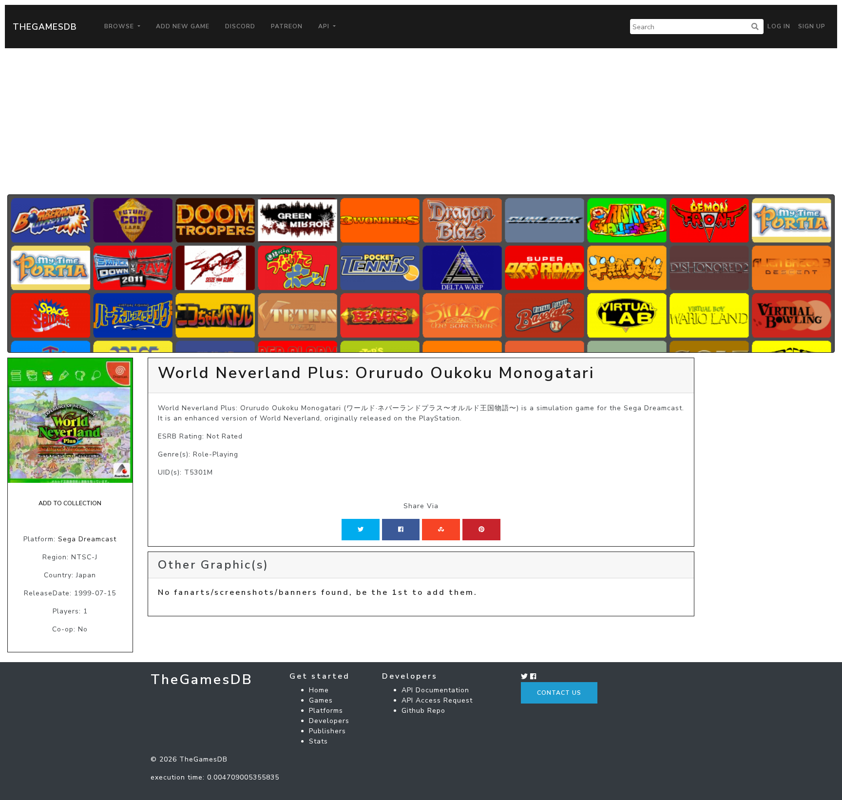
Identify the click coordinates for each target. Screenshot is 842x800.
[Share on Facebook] (401, 529)
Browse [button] (120, 26)
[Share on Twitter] (361, 529)
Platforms (326, 710)
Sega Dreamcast (87, 539)
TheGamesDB (45, 27)
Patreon (287, 26)
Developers (329, 720)
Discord (240, 26)
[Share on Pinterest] (481, 529)
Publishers (327, 731)
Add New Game (183, 26)
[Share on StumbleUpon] (441, 529)
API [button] (324, 26)
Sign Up (811, 26)
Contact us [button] (559, 693)
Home (319, 690)
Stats (318, 741)
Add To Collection (69, 503)
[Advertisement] (421, 121)
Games (321, 700)
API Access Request (437, 700)
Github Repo (423, 710)
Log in (778, 26)
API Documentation (435, 690)
